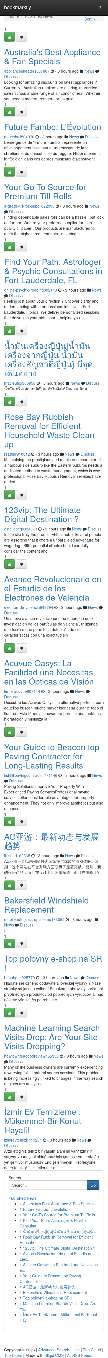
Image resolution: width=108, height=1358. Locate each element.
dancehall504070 (19, 136)
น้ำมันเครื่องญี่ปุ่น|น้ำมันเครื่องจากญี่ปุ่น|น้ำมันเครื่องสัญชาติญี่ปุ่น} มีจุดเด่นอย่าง (48, 359)
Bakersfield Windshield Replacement (46, 904)
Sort (88, 19)
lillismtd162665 (17, 855)
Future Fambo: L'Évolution (52, 126)
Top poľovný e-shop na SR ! (53, 962)
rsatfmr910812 (17, 454)
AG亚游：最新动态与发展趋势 (51, 840)
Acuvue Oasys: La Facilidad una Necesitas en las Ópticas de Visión (49, 672)
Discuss (11, 76)
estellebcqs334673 (20, 529)
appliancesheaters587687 (27, 71)
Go (93, 1185)
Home (13, 16)
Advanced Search (53, 1349)
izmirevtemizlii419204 (23, 1140)
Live (76, 1349)
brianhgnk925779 (19, 977)
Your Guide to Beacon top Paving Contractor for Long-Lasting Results (51, 756)
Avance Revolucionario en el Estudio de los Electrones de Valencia (52, 588)
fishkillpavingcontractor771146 (30, 775)
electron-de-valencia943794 (28, 607)
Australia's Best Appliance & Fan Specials (52, 56)
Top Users (13, 1355)
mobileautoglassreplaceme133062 (34, 919)
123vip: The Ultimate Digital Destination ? (42, 514)
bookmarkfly (17, 7)
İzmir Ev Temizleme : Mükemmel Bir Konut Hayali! (42, 1121)
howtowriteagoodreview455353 (31, 1056)
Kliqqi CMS (54, 1355)
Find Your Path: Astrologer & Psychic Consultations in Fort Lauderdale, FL (53, 271)
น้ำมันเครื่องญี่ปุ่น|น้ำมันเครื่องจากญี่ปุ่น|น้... (59, 1231)
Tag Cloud (92, 1349)
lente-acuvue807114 (22, 691)
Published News (23, 1198)
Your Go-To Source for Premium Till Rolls (45, 191)
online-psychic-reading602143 (30, 290)
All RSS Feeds (79, 1355)
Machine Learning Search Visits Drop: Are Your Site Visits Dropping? (52, 1037)
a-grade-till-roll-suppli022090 (29, 206)
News (89, 71)
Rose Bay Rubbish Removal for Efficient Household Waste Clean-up (50, 430)
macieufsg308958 (19, 383)
